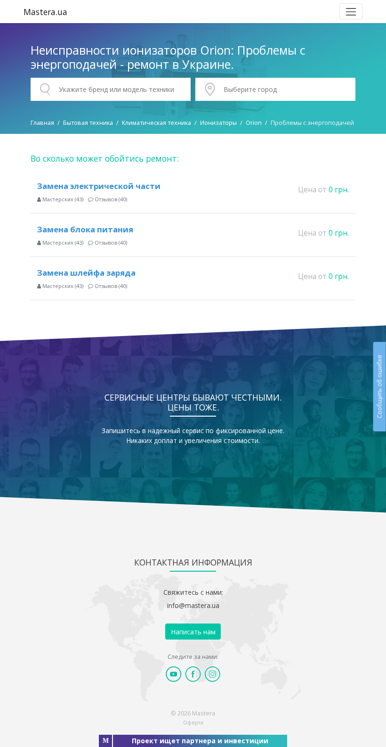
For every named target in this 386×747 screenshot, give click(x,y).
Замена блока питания (85, 229)
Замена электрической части (99, 186)
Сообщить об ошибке (379, 386)
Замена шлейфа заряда (86, 272)
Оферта (193, 722)
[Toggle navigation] (350, 11)
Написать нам (193, 631)
